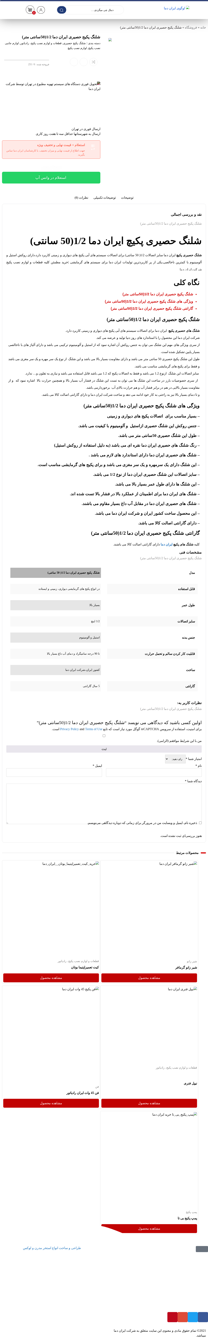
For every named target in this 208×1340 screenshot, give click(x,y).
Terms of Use (93, 729)
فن (97, 1086)
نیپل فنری (190, 1083)
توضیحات (127, 197)
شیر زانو (192, 961)
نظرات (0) (81, 197)
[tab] (127, 198)
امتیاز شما (194, 759)
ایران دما (166, 544)
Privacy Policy (69, 729)
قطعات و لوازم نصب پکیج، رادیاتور (41, 43)
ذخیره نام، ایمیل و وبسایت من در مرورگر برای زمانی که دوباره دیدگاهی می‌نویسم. (142, 823)
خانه (203, 27)
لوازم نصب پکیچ (77, 48)
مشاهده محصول (186, 863)
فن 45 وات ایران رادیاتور (82, 1093)
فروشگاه (191, 27)
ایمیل (97, 765)
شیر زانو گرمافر (186, 967)
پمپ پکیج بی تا (187, 1218)
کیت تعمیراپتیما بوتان (85, 967)
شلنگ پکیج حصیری (74, 43)
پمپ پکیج (191, 1211)
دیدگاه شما (193, 781)
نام (198, 765)
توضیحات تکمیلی (104, 197)
